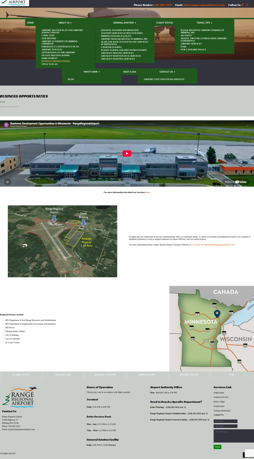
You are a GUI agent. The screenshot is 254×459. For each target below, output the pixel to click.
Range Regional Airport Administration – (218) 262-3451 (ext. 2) (179, 413)
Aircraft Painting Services (118, 59)
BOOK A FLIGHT (147, 375)
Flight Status (164, 22)
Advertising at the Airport (58, 52)
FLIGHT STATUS (21, 375)
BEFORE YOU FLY (189, 375)
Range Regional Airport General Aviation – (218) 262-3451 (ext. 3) (179, 420)
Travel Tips (203, 22)
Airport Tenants (52, 49)
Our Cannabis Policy (193, 49)
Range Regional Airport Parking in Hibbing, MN (202, 31)
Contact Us (9, 411)
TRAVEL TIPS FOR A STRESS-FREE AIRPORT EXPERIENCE (204, 39)
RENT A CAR (129, 71)
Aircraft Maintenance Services (121, 56)
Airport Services (191, 44)
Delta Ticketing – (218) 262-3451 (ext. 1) (168, 407)
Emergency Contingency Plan (60, 47)
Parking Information (222, 411)
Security (186, 35)
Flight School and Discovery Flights (124, 50)
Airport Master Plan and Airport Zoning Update (62, 31)
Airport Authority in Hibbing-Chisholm (60, 42)
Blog (71, 79)
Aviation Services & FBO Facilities (122, 33)
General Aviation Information (120, 30)
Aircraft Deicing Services (117, 53)
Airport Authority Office (166, 387)
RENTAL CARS (63, 375)
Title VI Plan (50, 64)
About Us (64, 22)
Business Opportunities (56, 61)
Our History (49, 38)
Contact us (166, 71)
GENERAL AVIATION (105, 375)
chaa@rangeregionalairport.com (221, 245)
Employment (49, 58)
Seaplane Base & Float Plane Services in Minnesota (124, 43)
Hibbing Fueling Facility (116, 36)
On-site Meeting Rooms (56, 55)
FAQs (183, 47)
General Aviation (123, 22)
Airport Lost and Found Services (164, 79)
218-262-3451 (14, 426)
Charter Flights (111, 47)
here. (148, 192)
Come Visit (48, 35)
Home (30, 22)
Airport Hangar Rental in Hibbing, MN (124, 39)
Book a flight (219, 401)
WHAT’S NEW (90, 71)
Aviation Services (221, 397)
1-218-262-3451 (198, 245)
